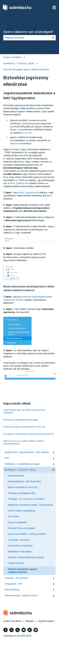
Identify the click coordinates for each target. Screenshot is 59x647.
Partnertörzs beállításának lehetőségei (20, 420)
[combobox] (26, 37)
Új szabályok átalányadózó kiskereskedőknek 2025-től (28, 434)
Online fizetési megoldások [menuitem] (21, 510)
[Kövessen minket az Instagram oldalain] (11, 630)
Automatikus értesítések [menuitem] (20, 545)
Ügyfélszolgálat (46, 621)
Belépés (30, 621)
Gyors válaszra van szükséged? (28, 32)
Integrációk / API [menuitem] (13, 583)
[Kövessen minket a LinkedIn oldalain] (35, 630)
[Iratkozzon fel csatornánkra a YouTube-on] (23, 630)
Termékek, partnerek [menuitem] (19, 539)
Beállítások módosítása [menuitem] (19, 551)
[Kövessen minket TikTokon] (29, 630)
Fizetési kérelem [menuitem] (16, 563)
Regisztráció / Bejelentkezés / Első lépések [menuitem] (27, 452)
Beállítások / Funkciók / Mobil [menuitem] (20, 469)
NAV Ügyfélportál (19, 183)
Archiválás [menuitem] (13, 516)
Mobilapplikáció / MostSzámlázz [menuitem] (24, 481)
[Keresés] (53, 37)
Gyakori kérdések (12, 57)
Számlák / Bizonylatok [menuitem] (16, 578)
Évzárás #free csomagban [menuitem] (21, 528)
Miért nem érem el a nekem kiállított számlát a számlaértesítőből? (23, 442)
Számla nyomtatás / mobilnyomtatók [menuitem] (27, 534)
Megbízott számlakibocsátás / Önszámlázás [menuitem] (30, 504)
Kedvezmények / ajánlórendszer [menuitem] (21, 595)
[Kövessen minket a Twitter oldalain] (17, 630)
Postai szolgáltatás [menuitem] (17, 522)
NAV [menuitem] (7, 458)
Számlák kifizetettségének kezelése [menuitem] (26, 557)
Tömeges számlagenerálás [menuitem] (21, 493)
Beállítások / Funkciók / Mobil (18, 63)
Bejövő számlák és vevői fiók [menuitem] (23, 487)
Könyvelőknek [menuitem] (12, 589)
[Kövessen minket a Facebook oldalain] (5, 630)
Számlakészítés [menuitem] (16, 475)
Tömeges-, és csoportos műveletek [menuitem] (26, 499)
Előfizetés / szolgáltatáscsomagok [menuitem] (22, 464)
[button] (53, 452)
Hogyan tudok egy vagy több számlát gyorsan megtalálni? (24, 411)
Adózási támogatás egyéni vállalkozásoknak (26, 69)
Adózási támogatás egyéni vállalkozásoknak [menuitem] (22, 570)
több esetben (27, 108)
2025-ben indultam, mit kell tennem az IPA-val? (24, 427)
